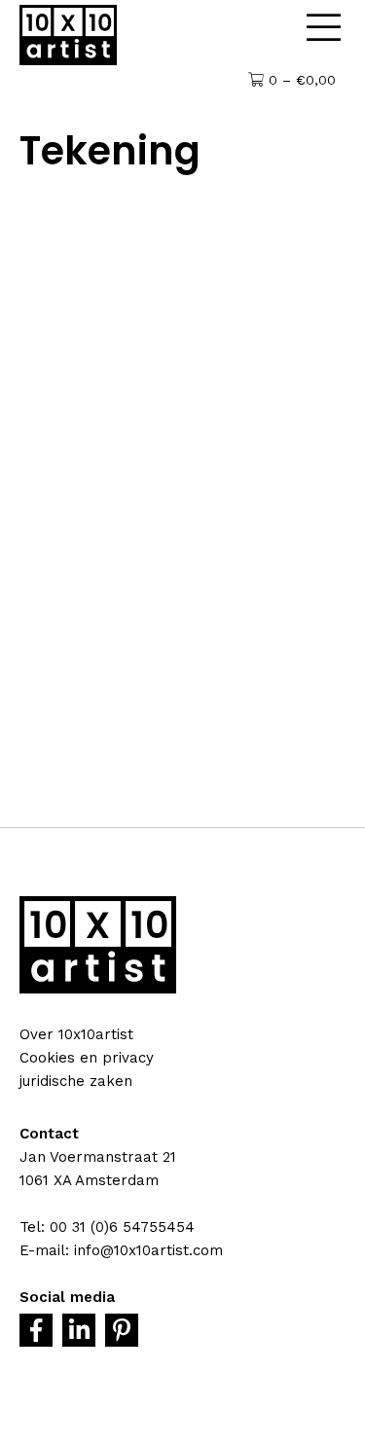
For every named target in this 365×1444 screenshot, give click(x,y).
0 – (300, 80)
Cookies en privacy (86, 1057)
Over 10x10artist (76, 1034)
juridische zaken (75, 1081)
